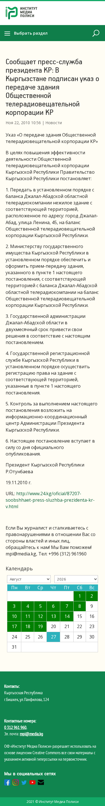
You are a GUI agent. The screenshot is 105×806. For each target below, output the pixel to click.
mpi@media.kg (31, 733)
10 (14, 616)
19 (40, 626)
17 (14, 626)
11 (27, 616)
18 (27, 626)
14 (66, 616)
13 (53, 616)
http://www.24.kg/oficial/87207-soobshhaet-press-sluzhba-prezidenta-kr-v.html (50, 500)
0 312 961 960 (15, 727)
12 (40, 616)
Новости (53, 122)
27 (53, 637)
